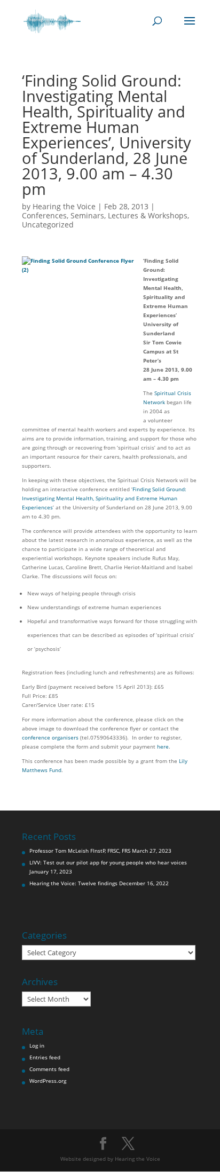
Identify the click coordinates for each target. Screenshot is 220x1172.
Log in (36, 1045)
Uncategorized (48, 224)
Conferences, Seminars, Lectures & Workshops (104, 215)
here (163, 746)
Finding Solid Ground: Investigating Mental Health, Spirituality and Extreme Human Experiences (104, 498)
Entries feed (44, 1057)
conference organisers (50, 737)
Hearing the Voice (64, 206)
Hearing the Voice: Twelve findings (73, 883)
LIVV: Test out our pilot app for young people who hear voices (108, 862)
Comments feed (49, 1069)
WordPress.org (47, 1080)
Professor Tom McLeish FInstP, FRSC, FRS (79, 850)
